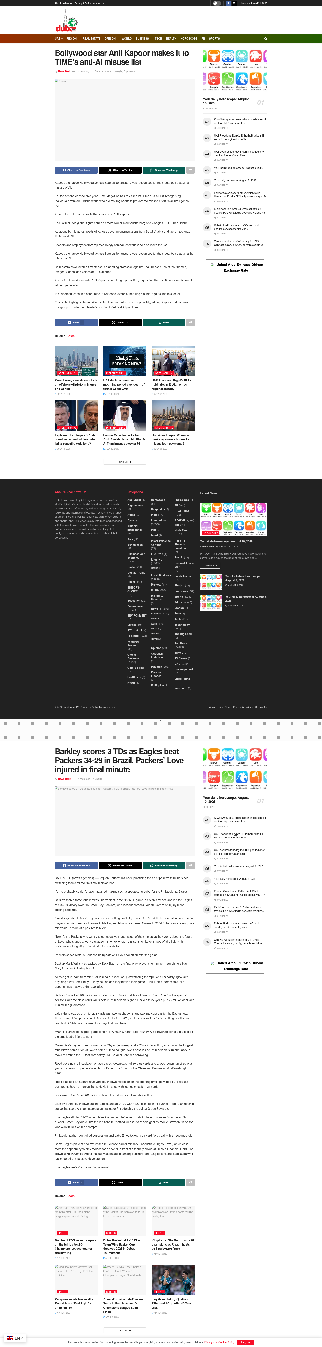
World (127, 38)
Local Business (161, 575)
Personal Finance (156, 674)
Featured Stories (133, 643)
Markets (156, 584)
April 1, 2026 (160, 1312)
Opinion (110, 38)
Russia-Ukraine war (184, 565)
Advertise (67, 3)
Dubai (131, 582)
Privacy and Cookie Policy (219, 1342)
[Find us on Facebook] (228, 3)
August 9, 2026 (235, 584)
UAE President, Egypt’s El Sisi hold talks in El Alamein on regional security (172, 384)
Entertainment (103, 71)
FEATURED (134, 636)
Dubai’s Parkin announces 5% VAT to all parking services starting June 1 (236, 227)
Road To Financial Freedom (180, 544)
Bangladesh (135, 544)
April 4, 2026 (160, 1253)
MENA (155, 590)
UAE (57, 38)
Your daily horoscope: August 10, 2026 (226, 101)
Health (154, 568)
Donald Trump (136, 572)
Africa (131, 515)
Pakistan (156, 666)
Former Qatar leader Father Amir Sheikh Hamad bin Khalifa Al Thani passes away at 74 (124, 439)
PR (203, 38)
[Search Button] (265, 38)
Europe (132, 625)
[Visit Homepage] (66, 20)
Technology (182, 624)
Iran (153, 529)
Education (134, 600)
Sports (214, 38)
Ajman (131, 520)
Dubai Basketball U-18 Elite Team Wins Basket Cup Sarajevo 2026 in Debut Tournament (121, 1246)
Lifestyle (117, 71)
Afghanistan (135, 505)
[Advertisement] (161, 731)
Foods (154, 628)
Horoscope (189, 38)
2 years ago (84, 71)
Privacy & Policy (83, 3)
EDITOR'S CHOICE (133, 589)
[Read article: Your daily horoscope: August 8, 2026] (211, 603)
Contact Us (98, 3)
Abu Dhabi (134, 500)
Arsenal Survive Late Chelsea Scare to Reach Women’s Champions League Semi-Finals (123, 1305)
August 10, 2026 (226, 546)
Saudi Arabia (183, 576)
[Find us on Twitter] (234, 3)
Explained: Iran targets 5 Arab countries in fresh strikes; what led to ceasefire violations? (75, 439)
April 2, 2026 (112, 1316)
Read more (212, 565)
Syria (178, 613)
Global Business (133, 656)
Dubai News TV (71, 706)
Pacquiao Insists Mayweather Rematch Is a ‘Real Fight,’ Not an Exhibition (74, 1303)
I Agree (246, 1342)
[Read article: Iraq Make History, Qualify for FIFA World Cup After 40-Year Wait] (173, 1280)
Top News (129, 71)
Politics (155, 618)
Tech (178, 619)
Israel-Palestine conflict (161, 542)
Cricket (131, 567)
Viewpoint (181, 688)
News (154, 609)
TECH (158, 38)
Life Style (157, 554)
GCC (177, 525)
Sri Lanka (181, 602)
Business (142, 38)
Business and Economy (136, 555)
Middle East (181, 530)
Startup (179, 608)
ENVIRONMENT (137, 615)
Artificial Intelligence (134, 527)
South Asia (182, 591)
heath (131, 682)
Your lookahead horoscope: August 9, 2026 (238, 168)
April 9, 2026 (63, 1257)
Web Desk (208, 546)
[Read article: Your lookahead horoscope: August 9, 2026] (211, 582)
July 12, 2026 (63, 393)
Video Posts (182, 678)
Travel (154, 638)
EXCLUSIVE (134, 630)
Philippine (157, 685)
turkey (179, 652)
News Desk (64, 71)
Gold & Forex (135, 667)
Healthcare (134, 677)
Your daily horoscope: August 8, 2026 (235, 180)
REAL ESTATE (91, 38)
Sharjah (179, 585)
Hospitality (158, 509)
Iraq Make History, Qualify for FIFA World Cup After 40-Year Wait (171, 1303)
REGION (71, 38)
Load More (125, 461)
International (67, 372)
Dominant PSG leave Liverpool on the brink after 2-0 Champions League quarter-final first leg (75, 1246)
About (58, 3)
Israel (154, 535)
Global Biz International (104, 706)
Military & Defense (157, 597)
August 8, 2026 (235, 605)
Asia (130, 539)
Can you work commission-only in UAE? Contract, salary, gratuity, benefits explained (238, 243)
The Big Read (183, 634)
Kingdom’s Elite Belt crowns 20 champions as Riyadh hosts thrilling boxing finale (173, 1244)
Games (155, 633)
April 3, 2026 (63, 1312)
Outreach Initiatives (157, 655)
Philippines (182, 500)
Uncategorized (184, 669)
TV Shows (181, 658)
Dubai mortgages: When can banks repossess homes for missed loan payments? (171, 439)
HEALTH (171, 38)
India (154, 515)
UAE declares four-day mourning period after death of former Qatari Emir (123, 384)
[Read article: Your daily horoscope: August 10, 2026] (235, 71)
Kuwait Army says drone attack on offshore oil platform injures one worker (76, 384)
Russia (179, 557)
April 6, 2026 (112, 1257)
